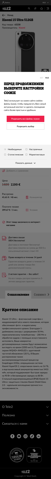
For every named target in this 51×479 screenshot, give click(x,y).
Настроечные (35, 149)
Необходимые (14, 149)
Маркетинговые (37, 155)
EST (41, 78)
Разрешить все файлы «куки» (25, 119)
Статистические (15, 155)
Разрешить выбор (25, 126)
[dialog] (25, 120)
